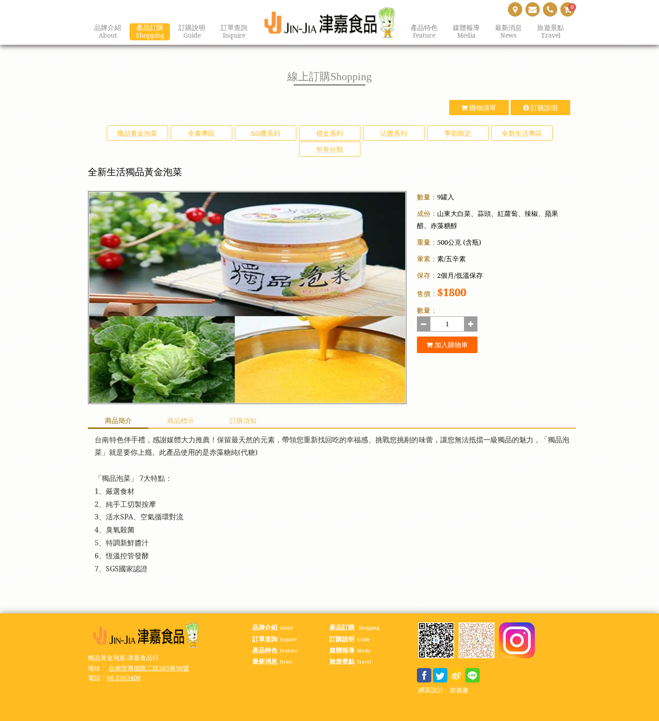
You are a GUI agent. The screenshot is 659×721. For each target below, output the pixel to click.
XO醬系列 (265, 133)
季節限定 (457, 133)
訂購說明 (543, 107)
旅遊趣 (459, 690)
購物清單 (482, 107)
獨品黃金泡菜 (137, 133)
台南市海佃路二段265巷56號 (148, 668)
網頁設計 (430, 690)
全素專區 (201, 133)
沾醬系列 (393, 133)
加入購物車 (450, 344)
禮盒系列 (329, 133)
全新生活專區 (522, 133)
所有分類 (329, 149)
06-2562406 (124, 678)
